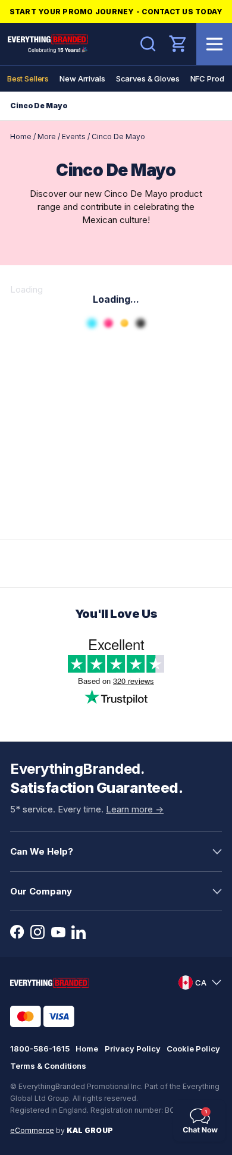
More (46, 136)
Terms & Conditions (48, 1066)
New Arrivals (82, 78)
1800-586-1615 (40, 1048)
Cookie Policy (193, 1048)
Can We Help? (41, 851)
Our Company (41, 891)
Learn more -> (135, 809)
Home (21, 136)
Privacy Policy (133, 1048)
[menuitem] (28, 78)
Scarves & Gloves (148, 78)
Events (74, 136)
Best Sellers (28, 78)
